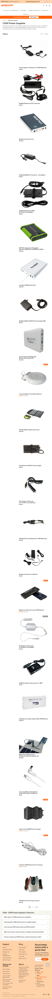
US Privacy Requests (15, 996)
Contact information (31, 994)
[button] (47, 34)
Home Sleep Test (23, 954)
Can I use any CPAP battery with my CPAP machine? (19, 927)
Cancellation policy (6, 996)
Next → (36, 907)
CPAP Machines (22, 947)
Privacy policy (11, 994)
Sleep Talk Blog (6, 969)
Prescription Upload (7, 949)
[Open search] (43, 5)
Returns (4, 947)
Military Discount (22, 958)
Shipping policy (24, 994)
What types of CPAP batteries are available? (17, 917)
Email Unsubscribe (7, 957)
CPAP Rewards (6, 973)
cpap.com (8, 992)
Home (4, 20)
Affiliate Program (6, 959)
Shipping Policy (6, 951)
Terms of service (17, 994)
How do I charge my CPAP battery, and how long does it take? (22, 937)
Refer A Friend (6, 971)
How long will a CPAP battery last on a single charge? (20, 922)
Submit (45, 959)
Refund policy (5, 994)
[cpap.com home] (7, 5)
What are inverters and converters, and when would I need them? (24, 932)
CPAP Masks (22, 949)
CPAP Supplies (22, 951)
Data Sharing (22, 996)
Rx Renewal (21, 956)
